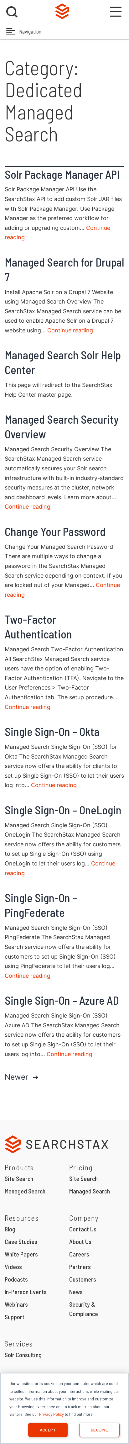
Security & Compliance (83, 1308)
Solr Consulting (23, 1354)
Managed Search (25, 1191)
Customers (82, 1279)
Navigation (29, 31)
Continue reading (70, 330)
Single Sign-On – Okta (52, 731)
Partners (80, 1266)
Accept (48, 1429)
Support (14, 1316)
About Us (80, 1241)
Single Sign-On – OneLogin (63, 810)
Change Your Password (55, 531)
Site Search (19, 1178)
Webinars (16, 1304)
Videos (13, 1266)
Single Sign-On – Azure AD (62, 1000)
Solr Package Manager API (62, 174)
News (76, 1291)
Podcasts (16, 1279)
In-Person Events (26, 1291)
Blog (10, 1229)
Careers (79, 1254)
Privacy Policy (51, 1414)
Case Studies (21, 1241)
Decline (99, 1429)
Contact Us (82, 1229)
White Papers (21, 1254)
